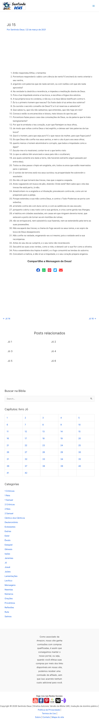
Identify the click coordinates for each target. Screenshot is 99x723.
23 (43, 445)
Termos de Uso (49, 713)
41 (8, 473)
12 (26, 431)
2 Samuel (9, 513)
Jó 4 (53, 351)
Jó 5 (10, 360)
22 (26, 445)
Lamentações (11, 576)
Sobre (38, 717)
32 (26, 459)
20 (79, 438)
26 (8, 452)
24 (61, 445)
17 (26, 438)
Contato (46, 717)
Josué (7, 567)
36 (8, 466)
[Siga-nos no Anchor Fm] (63, 700)
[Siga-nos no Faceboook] (41, 700)
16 (8, 438)
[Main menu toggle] (93, 6)
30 (79, 452)
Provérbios (10, 603)
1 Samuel (9, 500)
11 (8, 431)
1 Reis (7, 495)
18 (43, 438)
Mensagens (10, 585)
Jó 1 (10, 341)
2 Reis (7, 509)
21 (8, 445)
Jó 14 (6, 318)
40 (79, 466)
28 (43, 452)
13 (43, 431)
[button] (38, 270)
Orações (9, 598)
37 (26, 466)
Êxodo (7, 540)
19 (61, 438)
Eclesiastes (10, 527)
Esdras (8, 531)
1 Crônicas (9, 491)
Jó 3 (10, 351)
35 (79, 459)
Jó (6, 562)
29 (61, 452)
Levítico (8, 580)
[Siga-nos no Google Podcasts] (52, 700)
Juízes (8, 571)
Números (9, 594)
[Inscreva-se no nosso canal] (35, 700)
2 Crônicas (10, 504)
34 (61, 459)
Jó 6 (53, 360)
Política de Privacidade (49, 710)
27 (26, 452)
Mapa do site (58, 717)
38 (43, 466)
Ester (7, 536)
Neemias (9, 589)
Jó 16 (92, 318)
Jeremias (9, 558)
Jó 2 (53, 341)
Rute (7, 612)
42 (26, 473)
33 (43, 459)
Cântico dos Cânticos (15, 518)
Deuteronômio (11, 522)
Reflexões (9, 607)
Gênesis (8, 549)
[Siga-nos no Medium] (58, 700)
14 (61, 431)
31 (8, 459)
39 (61, 466)
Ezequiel (9, 545)
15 (79, 431)
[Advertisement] (49, 52)
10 (79, 424)
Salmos (8, 616)
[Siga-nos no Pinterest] (46, 700)
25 (79, 445)
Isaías (7, 554)
